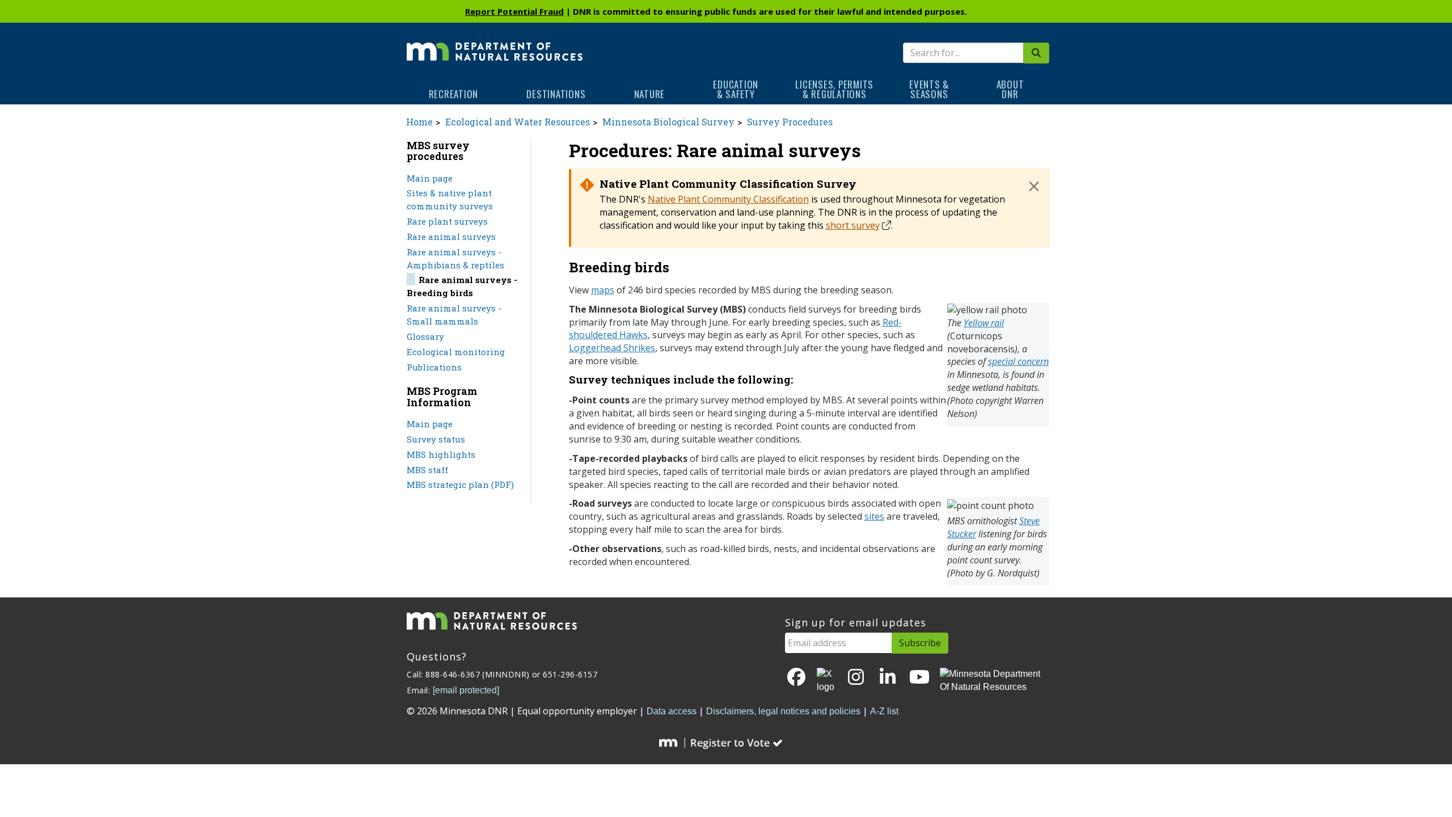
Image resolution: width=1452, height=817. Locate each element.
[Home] (495, 43)
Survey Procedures (790, 122)
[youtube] (919, 678)
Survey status (436, 439)
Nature (649, 94)
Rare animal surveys (451, 236)
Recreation (454, 94)
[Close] (1034, 186)
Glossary (425, 336)
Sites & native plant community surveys (450, 199)
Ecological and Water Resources (517, 122)
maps (602, 290)
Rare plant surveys (447, 221)
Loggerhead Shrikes (612, 348)
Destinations (555, 94)
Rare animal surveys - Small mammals (454, 314)
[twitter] (826, 681)
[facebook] (796, 678)
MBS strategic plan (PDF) (460, 484)
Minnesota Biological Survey (668, 122)
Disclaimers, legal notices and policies (783, 711)
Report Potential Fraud (514, 11)
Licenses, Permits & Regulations (834, 89)
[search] (1036, 53)
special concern (1018, 361)
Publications (434, 367)
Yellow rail (984, 323)
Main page (430, 178)
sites (874, 516)
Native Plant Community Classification (728, 199)
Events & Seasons (929, 89)
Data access (672, 711)
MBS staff (427, 469)
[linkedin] (887, 678)
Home (419, 122)
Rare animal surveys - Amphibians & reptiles (455, 258)
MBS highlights (441, 454)
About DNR (1010, 89)
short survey (853, 225)
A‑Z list (884, 711)
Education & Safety (735, 89)
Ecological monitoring (456, 351)
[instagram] (856, 678)
